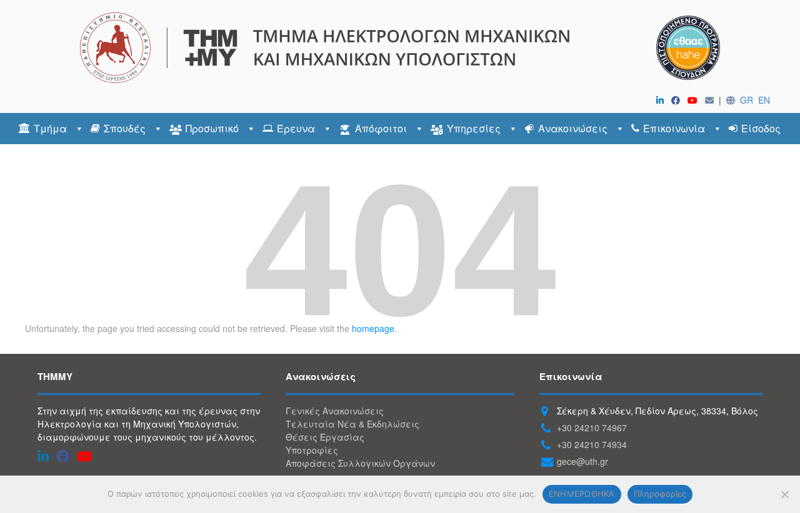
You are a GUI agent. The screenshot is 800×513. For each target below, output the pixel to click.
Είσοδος (761, 128)
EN (764, 100)
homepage (373, 328)
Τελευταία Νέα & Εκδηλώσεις (352, 424)
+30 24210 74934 (592, 444)
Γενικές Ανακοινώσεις (335, 410)
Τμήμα (50, 128)
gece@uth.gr (582, 461)
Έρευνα (296, 128)
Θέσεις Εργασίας (325, 437)
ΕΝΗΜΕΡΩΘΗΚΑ (582, 494)
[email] (712, 100)
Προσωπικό (212, 128)
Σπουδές (125, 128)
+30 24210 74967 (592, 427)
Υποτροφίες (312, 450)
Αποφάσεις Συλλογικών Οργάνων (360, 463)
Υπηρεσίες (474, 128)
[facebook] (678, 100)
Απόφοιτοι (381, 128)
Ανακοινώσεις (573, 128)
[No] (784, 494)
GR (746, 100)
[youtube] (695, 100)
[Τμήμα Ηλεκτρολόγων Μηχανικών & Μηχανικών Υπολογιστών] (400, 47)
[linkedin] (662, 100)
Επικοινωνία (674, 128)
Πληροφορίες (660, 494)
